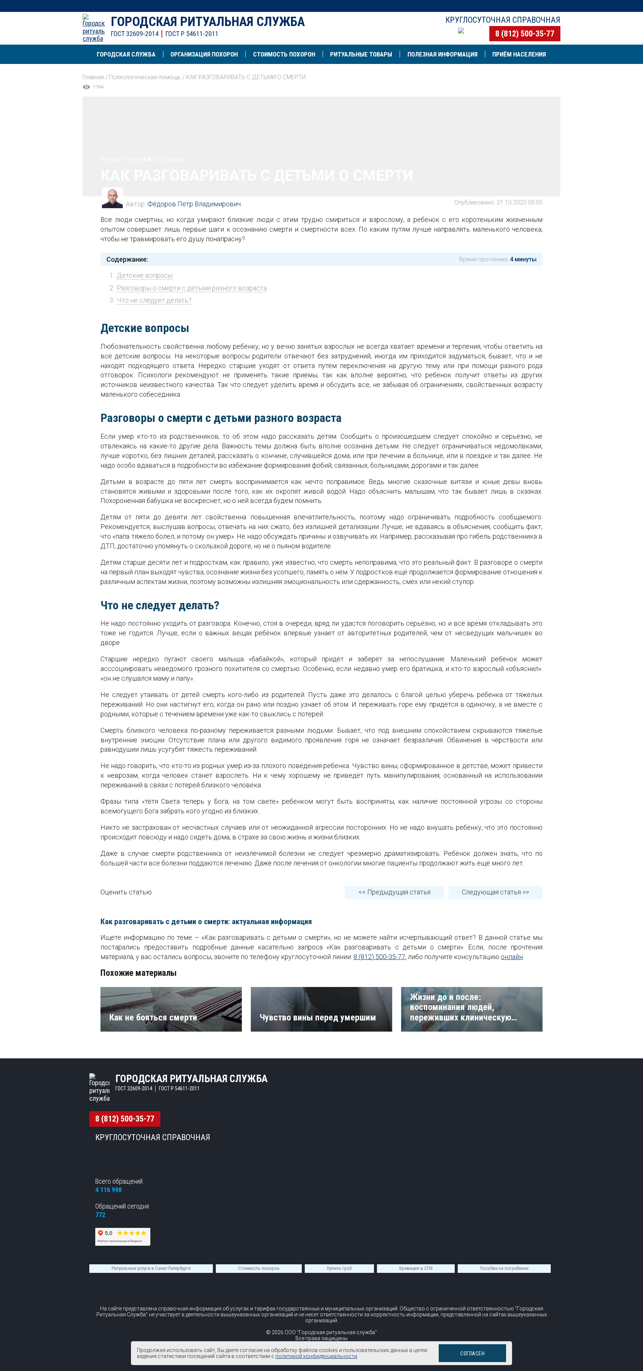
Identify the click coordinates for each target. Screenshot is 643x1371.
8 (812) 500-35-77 (524, 33)
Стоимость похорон (258, 1268)
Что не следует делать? (154, 300)
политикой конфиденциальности (316, 1356)
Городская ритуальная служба (208, 21)
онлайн (512, 957)
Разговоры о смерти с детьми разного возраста (192, 288)
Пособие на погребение (504, 1268)
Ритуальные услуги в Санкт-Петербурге (151, 1268)
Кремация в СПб (415, 1268)
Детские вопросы (145, 275)
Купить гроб (339, 1268)
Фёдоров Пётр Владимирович (194, 204)
